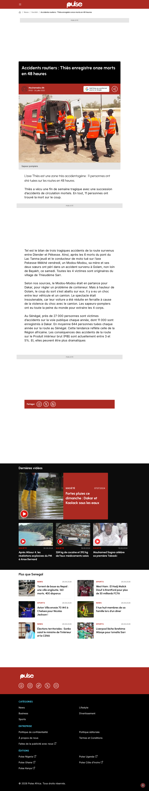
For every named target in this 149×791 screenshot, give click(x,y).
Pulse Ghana (25, 762)
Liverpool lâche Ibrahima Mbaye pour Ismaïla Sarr (111, 630)
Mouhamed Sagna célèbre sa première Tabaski (109, 554)
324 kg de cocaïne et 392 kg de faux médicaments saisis (72, 554)
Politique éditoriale (89, 732)
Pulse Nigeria (26, 756)
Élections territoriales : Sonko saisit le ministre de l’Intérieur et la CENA (54, 632)
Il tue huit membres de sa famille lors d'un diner (110, 609)
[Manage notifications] (143, 785)
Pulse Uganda (86, 756)
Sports (41, 603)
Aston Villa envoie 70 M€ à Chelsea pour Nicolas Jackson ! (52, 611)
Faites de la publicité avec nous (36, 743)
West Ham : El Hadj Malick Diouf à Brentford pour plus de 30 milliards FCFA (112, 590)
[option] (36, 545)
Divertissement (87, 713)
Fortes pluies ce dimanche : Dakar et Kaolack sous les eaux (82, 498)
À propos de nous (28, 737)
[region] (74, 544)
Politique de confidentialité (33, 732)
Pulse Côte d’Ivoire (89, 762)
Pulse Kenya (25, 768)
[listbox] (74, 544)
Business (23, 713)
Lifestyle (83, 707)
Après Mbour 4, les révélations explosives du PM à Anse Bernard (35, 556)
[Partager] (115, 89)
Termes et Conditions (90, 737)
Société (34, 12)
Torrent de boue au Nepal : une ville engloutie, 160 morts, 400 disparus (52, 590)
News (26, 12)
